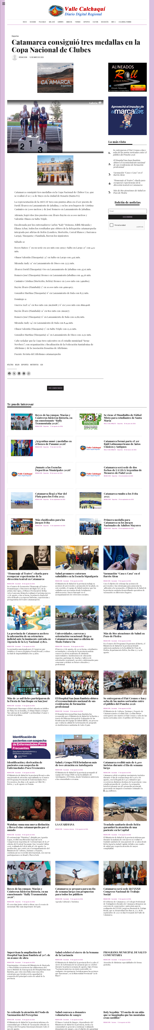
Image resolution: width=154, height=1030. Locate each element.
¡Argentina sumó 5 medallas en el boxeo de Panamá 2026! (53, 442)
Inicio (25, 22)
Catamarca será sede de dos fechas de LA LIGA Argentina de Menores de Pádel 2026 (123, 470)
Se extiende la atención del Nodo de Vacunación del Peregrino (28, 1013)
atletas (10, 365)
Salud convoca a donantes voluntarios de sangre (70, 1013)
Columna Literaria (125, 22)
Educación (104, 22)
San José (52, 22)
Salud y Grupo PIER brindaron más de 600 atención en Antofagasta (76, 764)
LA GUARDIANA (64, 824)
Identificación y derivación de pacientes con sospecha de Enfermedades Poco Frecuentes (26, 765)
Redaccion (23, 57)
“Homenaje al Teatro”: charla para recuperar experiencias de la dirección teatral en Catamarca (27, 576)
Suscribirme (127, 217)
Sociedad (33, 22)
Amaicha (69, 22)
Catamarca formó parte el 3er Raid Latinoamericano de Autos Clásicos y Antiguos (122, 443)
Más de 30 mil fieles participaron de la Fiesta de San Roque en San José (28, 700)
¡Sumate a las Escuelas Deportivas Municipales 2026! (53, 469)
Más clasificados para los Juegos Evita (50, 521)
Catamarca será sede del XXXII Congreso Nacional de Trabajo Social (122, 891)
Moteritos (34, 365)
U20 (41, 365)
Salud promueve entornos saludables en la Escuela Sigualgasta (76, 575)
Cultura (95, 22)
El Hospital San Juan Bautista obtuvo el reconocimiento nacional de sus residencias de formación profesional (76, 702)
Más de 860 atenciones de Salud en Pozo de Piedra (124, 635)
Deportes (86, 22)
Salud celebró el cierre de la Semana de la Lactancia (76, 954)
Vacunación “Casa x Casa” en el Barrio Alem (121, 575)
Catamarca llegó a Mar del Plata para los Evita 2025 (51, 495)
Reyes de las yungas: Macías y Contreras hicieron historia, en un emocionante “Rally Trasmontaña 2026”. (53, 419)
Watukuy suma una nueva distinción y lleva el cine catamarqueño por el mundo (28, 827)
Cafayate (60, 22)
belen (17, 365)
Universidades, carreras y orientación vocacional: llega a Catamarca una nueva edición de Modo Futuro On (74, 637)
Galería (93, 102)
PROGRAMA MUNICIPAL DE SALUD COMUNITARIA (125, 954)
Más (112, 22)
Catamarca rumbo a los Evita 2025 (121, 495)
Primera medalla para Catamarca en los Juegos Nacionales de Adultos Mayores (122, 522)
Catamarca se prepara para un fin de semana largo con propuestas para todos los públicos (75, 891)
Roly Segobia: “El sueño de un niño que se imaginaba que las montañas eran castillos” (124, 1014)
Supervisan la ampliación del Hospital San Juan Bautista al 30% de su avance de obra (28, 955)
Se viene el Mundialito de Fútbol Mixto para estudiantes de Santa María (123, 417)
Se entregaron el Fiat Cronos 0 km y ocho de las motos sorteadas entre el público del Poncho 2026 (124, 701)
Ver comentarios (55, 388)
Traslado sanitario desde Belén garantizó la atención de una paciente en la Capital (121, 827)
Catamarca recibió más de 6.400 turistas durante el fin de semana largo (122, 765)
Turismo (77, 22)
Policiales (42, 22)
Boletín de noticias (128, 202)
